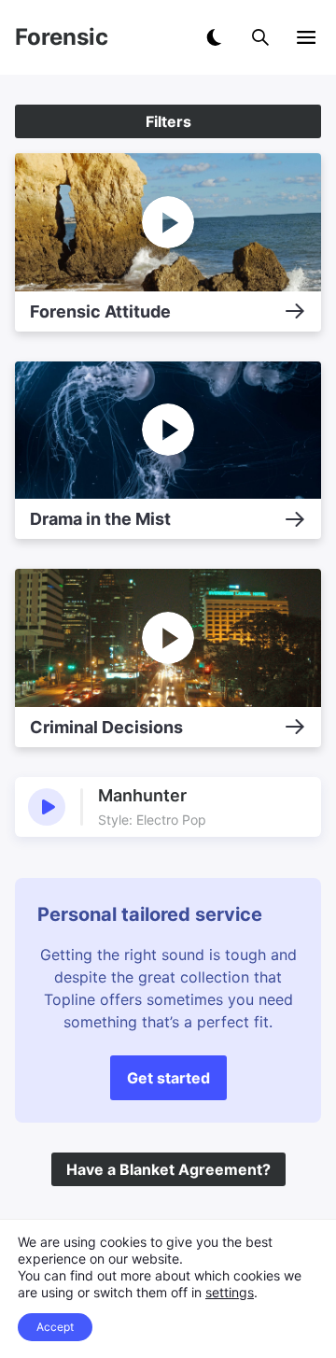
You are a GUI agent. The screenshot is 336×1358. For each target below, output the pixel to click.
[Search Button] (260, 37)
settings (229, 1292)
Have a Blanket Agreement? (168, 1169)
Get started (168, 1077)
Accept (55, 1327)
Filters (168, 121)
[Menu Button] (306, 37)
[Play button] (46, 807)
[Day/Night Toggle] (213, 37)
